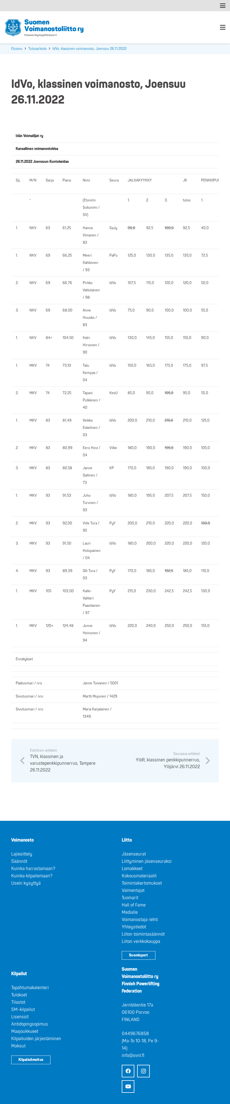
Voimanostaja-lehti (140, 919)
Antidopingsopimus (29, 1024)
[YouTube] (128, 1086)
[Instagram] (143, 1071)
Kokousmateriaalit (139, 876)
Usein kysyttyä (26, 883)
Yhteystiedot (134, 927)
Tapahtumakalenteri (30, 988)
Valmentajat (133, 890)
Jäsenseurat (134, 854)
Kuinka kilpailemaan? (31, 876)
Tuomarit (130, 898)
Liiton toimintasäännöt (143, 934)
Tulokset (19, 995)
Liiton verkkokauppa (141, 941)
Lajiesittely (21, 854)
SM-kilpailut (23, 1009)
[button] (222, 5)
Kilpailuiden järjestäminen (36, 1039)
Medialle (130, 912)
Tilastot (18, 1002)
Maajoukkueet (24, 1031)
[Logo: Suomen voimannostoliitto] (44, 27)
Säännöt (19, 861)
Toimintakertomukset (142, 883)
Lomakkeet (132, 868)
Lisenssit (20, 1017)
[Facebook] (128, 1071)
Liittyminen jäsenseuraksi (147, 861)
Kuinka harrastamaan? (33, 868)
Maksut (18, 1046)
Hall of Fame (134, 905)
